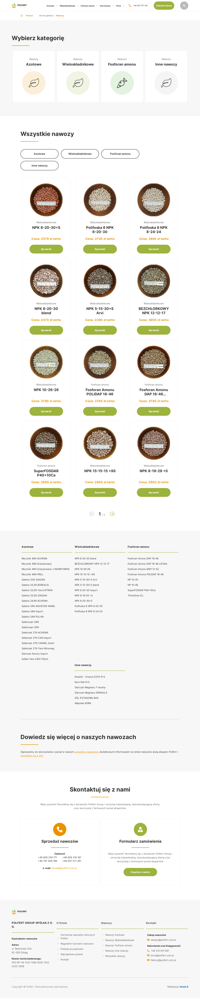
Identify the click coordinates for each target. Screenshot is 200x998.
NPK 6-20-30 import (86, 590)
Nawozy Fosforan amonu (118, 945)
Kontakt (65, 959)
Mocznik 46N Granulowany (37, 563)
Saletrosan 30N (30, 627)
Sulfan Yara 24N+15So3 (35, 658)
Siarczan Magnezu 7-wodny (90, 687)
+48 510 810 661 (160, 950)
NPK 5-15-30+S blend (87, 584)
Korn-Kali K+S (82, 682)
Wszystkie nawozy (115, 956)
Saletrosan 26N (30, 621)
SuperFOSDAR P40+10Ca (142, 590)
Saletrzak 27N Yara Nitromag (38, 648)
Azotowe (28, 546)
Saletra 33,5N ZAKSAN (34, 595)
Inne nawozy (83, 665)
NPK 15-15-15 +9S (85, 574)
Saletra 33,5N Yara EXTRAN (37, 590)
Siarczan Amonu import (35, 653)
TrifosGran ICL (136, 595)
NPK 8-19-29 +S (84, 595)
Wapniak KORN (83, 703)
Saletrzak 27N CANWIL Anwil (38, 643)
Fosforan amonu (138, 546)
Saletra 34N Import (32, 611)
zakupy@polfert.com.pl (163, 939)
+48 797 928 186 (47, 861)
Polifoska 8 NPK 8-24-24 (88, 611)
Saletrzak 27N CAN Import (36, 637)
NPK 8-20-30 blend (85, 558)
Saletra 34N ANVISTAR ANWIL (38, 606)
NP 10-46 (133, 584)
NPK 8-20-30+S (83, 600)
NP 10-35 (133, 579)
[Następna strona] (112, 514)
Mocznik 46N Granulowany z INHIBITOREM (45, 569)
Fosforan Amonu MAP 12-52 (143, 569)
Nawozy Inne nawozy (116, 950)
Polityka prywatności (72, 948)
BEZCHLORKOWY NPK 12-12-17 (92, 563)
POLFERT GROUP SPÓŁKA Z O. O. (32, 924)
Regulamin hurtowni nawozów (77, 943)
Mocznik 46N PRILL (32, 574)
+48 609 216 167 (71, 857)
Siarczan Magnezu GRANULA (91, 692)
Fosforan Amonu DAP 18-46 (143, 558)
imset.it (184, 986)
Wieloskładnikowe (87, 546)
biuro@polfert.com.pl (162, 955)
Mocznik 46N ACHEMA (34, 558)
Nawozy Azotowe (114, 934)
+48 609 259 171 (47, 857)
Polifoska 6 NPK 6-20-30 (88, 606)
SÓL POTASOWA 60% (87, 697)
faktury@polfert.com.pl (163, 960)
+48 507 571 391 (140, 5)
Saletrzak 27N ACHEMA (35, 632)
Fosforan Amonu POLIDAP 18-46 (146, 574)
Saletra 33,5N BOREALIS (35, 584)
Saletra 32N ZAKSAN (33, 579)
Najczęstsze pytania (72, 954)
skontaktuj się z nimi (31, 755)
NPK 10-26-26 (82, 569)
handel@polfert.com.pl (64, 868)
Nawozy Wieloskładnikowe (119, 940)
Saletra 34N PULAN (33, 616)
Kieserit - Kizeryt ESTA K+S (90, 676)
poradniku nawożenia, (87, 751)
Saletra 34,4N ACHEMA (35, 600)
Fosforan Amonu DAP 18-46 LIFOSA (147, 563)
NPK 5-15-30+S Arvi (86, 579)
